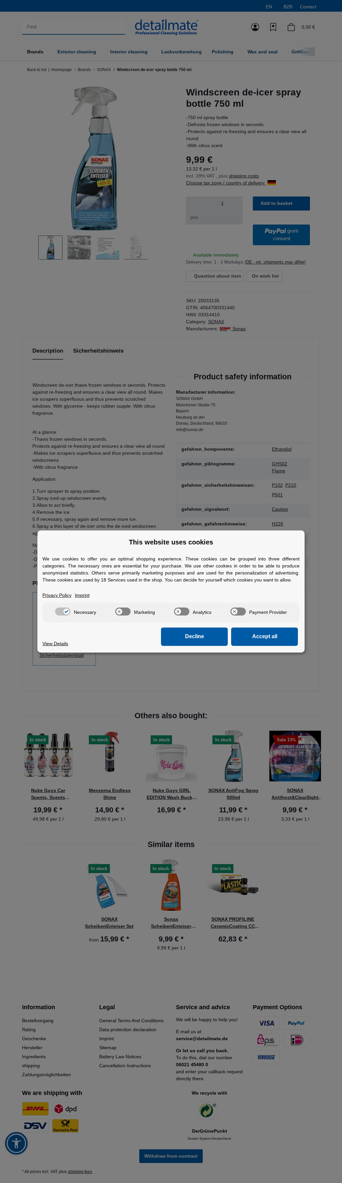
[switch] (62, 612)
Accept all (264, 636)
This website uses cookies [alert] (171, 542)
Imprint (82, 595)
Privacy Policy (56, 595)
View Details (55, 643)
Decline (194, 636)
